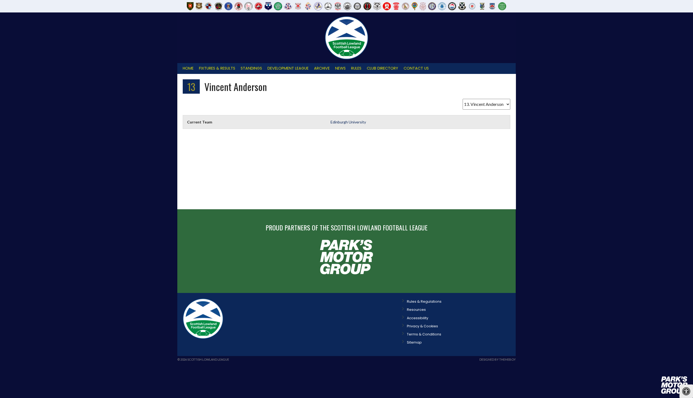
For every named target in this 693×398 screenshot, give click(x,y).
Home (188, 68)
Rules (356, 68)
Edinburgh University (348, 122)
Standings (251, 68)
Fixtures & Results (217, 68)
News (340, 68)
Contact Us (416, 68)
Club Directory (382, 68)
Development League (288, 68)
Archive (322, 68)
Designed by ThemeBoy (497, 359)
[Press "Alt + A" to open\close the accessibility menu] (686, 391)
